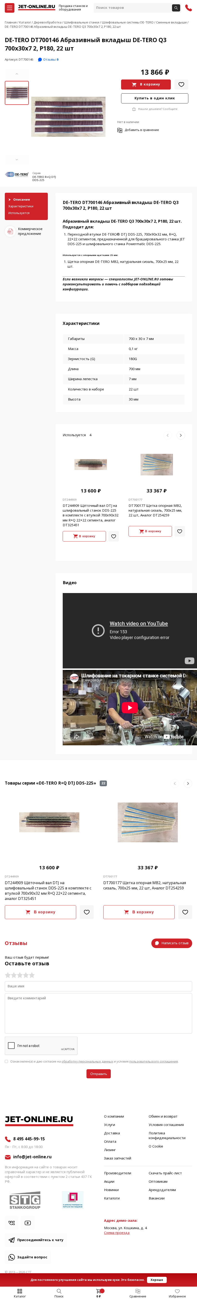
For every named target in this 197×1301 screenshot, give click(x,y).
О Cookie (156, 1146)
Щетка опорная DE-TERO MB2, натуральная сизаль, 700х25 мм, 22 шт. (123, 264)
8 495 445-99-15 (29, 1139)
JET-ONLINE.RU (146, 279)
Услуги (109, 1125)
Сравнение (137, 1296)
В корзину (150, 84)
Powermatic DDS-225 (143, 244)
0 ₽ (98, 1296)
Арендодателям (162, 1190)
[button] (17, 74)
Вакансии (157, 1198)
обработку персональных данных (87, 1061)
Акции (109, 1181)
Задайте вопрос (32, 1257)
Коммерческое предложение (30, 231)
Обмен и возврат (163, 1116)
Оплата (110, 1141)
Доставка (112, 1133)
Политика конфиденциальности (167, 1136)
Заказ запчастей (117, 1158)
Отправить (98, 1074)
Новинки (111, 1190)
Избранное (177, 1296)
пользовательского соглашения (153, 1061)
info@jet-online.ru (32, 1157)
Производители (117, 1173)
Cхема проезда (116, 1232)
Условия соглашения (166, 1125)
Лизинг (110, 1150)
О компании (114, 1116)
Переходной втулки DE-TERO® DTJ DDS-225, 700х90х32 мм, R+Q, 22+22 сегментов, (122, 237)
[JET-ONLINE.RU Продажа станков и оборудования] (36, 8)
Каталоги (112, 1198)
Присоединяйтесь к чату (40, 1240)
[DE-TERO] (17, 177)
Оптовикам (158, 1181)
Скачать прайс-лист (165, 1173)
